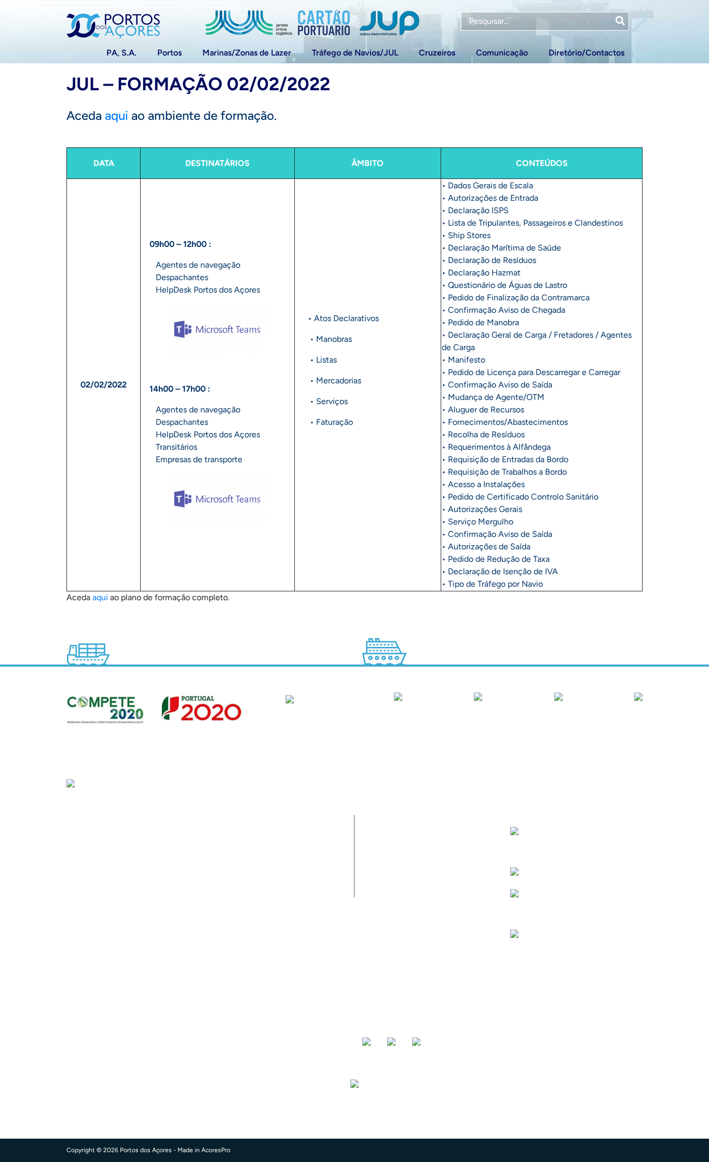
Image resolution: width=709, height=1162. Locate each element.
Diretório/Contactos (586, 53)
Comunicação (502, 53)
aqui (116, 115)
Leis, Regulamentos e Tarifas (419, 991)
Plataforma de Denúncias (413, 950)
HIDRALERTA (390, 846)
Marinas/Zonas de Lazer (246, 53)
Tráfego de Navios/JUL (355, 53)
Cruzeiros (437, 53)
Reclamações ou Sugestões (417, 929)
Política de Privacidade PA (416, 970)
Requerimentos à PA (403, 867)
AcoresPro (215, 1150)
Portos (169, 53)
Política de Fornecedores (412, 908)
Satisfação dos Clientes (410, 887)
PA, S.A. (121, 53)
